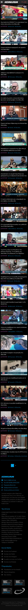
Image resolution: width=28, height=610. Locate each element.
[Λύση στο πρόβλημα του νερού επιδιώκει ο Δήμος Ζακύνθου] (14, 317)
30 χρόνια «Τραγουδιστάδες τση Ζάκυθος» (14, 428)
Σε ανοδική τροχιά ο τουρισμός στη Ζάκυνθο (12, 353)
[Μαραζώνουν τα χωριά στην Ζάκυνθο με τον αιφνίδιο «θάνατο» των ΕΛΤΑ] (14, 138)
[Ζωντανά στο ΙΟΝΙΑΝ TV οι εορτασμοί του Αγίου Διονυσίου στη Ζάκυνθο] (14, 12)
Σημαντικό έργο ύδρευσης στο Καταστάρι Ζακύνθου (14, 124)
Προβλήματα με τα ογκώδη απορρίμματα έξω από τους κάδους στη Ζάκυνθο (14, 277)
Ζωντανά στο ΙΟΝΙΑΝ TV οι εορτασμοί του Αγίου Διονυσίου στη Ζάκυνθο (14, 23)
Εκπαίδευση (13, 51)
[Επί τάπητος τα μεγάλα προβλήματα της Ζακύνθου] (14, 393)
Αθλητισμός (12, 306)
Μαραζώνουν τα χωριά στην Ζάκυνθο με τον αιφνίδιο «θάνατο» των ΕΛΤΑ (13, 149)
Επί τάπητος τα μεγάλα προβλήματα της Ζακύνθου (13, 404)
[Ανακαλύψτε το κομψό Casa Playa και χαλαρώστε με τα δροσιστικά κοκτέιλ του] (14, 163)
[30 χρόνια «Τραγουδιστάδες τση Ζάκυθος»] (14, 418)
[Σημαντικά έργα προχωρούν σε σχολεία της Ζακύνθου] (14, 37)
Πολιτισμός (12, 77)
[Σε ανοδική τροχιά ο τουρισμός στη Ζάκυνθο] (14, 342)
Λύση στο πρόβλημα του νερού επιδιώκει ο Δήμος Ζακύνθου (14, 328)
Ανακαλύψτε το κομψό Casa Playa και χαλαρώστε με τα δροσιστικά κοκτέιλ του (14, 174)
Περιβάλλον (13, 331)
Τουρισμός (12, 178)
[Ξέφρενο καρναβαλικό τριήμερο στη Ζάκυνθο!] (14, 62)
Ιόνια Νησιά (24, 456)
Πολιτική (11, 127)
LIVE (24, 2)
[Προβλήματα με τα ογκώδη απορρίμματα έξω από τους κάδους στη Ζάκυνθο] (14, 266)
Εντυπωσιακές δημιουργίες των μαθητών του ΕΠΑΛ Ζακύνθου (14, 225)
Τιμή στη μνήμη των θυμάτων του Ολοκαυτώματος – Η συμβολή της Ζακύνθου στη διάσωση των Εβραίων (12, 251)
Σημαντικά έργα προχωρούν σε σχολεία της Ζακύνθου (13, 48)
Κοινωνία (12, 26)
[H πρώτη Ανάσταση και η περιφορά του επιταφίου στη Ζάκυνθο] (14, 188)
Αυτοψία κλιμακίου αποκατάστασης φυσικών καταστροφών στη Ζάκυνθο (12, 99)
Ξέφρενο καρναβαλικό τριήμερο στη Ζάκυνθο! (12, 73)
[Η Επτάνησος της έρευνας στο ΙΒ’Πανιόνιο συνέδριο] (14, 441)
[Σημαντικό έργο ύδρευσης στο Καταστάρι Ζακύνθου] (14, 113)
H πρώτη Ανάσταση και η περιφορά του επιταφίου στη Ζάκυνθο (13, 200)
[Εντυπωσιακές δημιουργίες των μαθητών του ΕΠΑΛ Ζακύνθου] (14, 214)
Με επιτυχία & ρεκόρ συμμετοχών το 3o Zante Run (13, 303)
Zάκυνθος (18, 26)
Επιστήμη (11, 456)
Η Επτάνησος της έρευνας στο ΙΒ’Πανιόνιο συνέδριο (14, 452)
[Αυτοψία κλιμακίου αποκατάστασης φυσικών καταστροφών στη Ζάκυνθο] (14, 87)
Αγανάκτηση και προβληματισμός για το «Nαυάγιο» (13, 379)
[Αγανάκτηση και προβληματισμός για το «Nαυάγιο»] (14, 367)
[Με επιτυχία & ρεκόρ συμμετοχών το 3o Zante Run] (14, 291)
